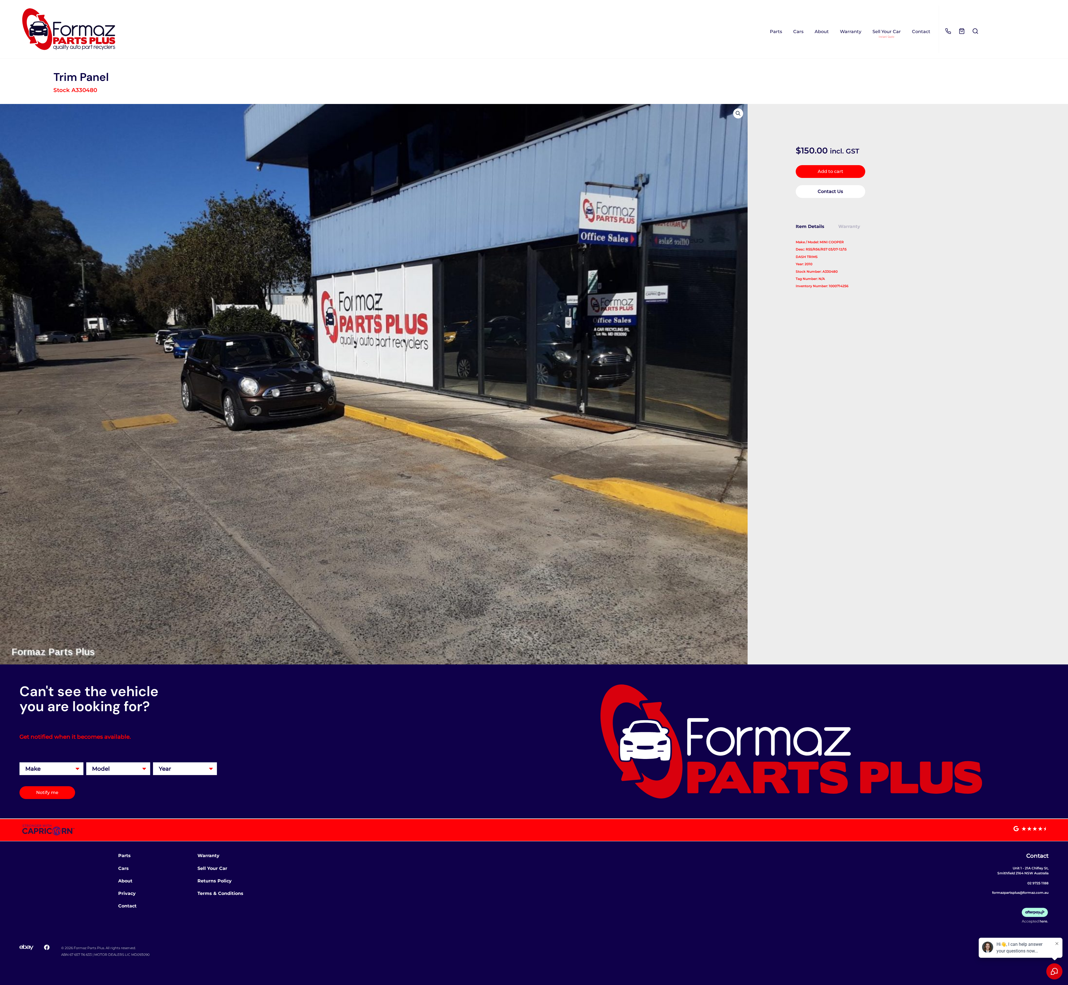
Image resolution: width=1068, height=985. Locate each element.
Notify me (47, 792)
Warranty (850, 31)
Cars (798, 31)
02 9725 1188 (1038, 883)
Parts (776, 31)
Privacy (127, 893)
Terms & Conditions (220, 893)
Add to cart (830, 171)
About (822, 31)
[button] (738, 113)
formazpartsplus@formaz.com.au (1020, 892)
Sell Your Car (886, 31)
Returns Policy (214, 881)
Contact (921, 31)
